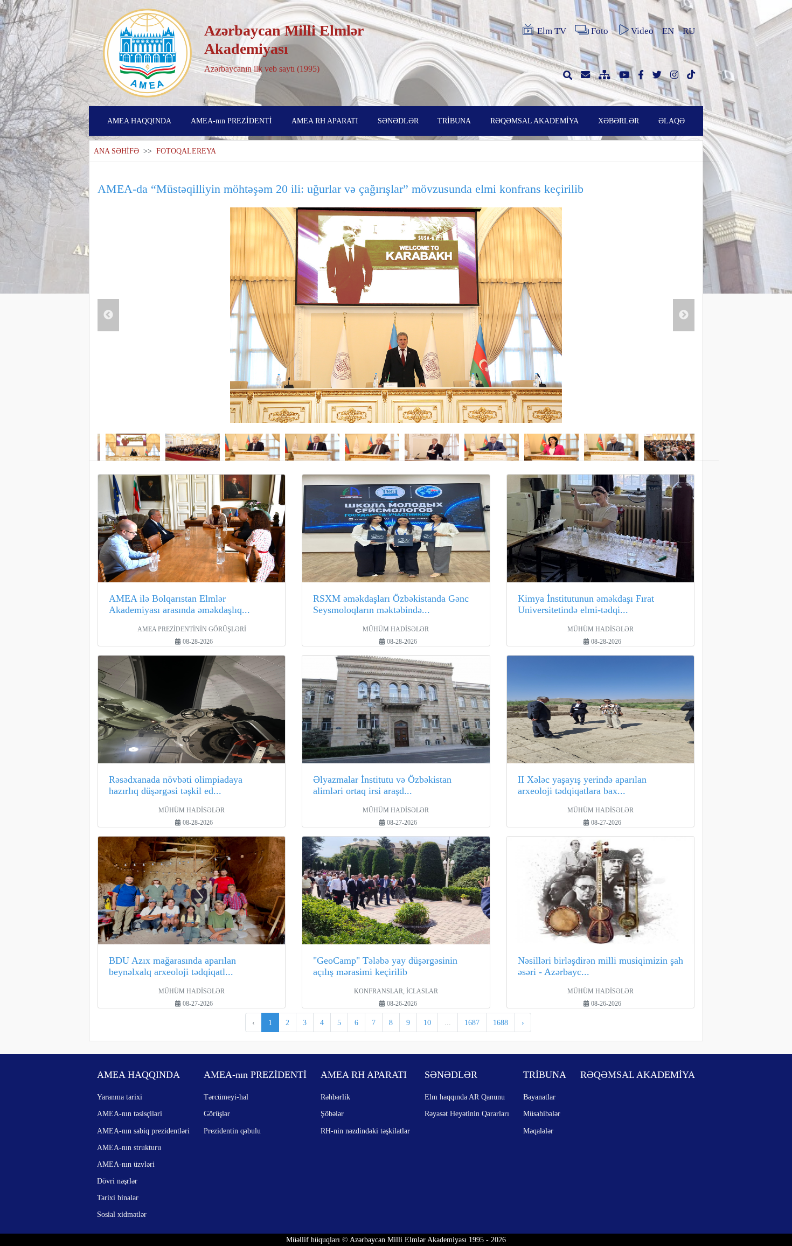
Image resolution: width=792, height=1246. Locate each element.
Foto (599, 31)
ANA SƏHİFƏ (116, 151)
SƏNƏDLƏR (398, 120)
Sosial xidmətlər (122, 1214)
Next (683, 315)
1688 (500, 1022)
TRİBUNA (454, 120)
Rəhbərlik (335, 1096)
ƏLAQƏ (671, 120)
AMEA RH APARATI (324, 120)
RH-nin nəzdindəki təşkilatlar (365, 1130)
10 (427, 1022)
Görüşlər (217, 1113)
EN (668, 31)
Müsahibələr (541, 1113)
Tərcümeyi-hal (226, 1096)
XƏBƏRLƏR (618, 120)
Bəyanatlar (539, 1096)
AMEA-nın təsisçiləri (129, 1113)
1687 (472, 1022)
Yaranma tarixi (119, 1096)
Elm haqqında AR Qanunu (465, 1096)
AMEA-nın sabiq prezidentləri (143, 1130)
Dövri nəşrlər (117, 1181)
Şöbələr (332, 1113)
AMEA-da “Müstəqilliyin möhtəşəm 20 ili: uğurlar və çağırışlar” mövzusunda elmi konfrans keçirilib (340, 189)
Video (642, 31)
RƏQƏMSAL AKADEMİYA (534, 120)
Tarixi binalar (117, 1197)
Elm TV (551, 31)
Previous (108, 315)
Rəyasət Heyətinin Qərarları (467, 1113)
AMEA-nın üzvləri (126, 1164)
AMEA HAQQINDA (139, 120)
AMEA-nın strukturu (129, 1147)
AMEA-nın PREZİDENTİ (231, 120)
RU (689, 31)
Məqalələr (538, 1130)
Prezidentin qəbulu (232, 1130)
